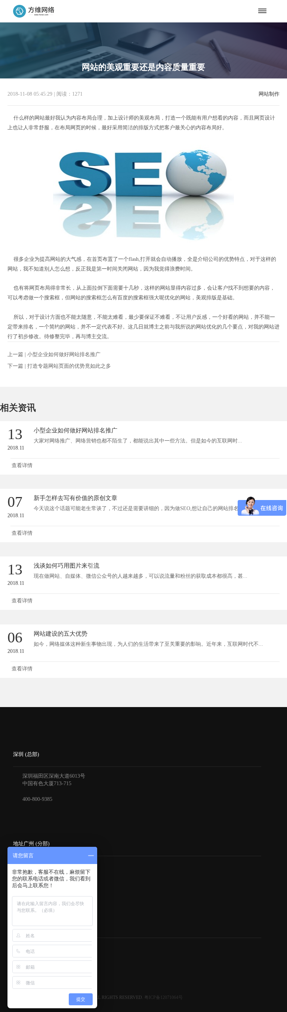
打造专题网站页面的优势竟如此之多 (69, 366)
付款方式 (23, 959)
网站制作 (269, 94)
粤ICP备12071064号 (163, 997)
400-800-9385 (37, 799)
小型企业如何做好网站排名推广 (64, 354)
